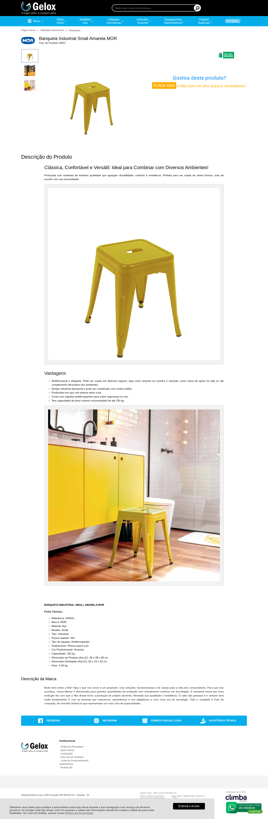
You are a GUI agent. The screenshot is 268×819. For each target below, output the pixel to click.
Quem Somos (67, 750)
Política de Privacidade (79, 813)
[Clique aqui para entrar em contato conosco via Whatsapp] (244, 808)
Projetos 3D (66, 767)
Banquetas (75, 30)
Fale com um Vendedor (72, 757)
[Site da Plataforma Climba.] (236, 796)
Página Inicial (28, 30)
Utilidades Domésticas (52, 30)
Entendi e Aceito (188, 806)
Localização (67, 753)
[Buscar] (197, 8)
